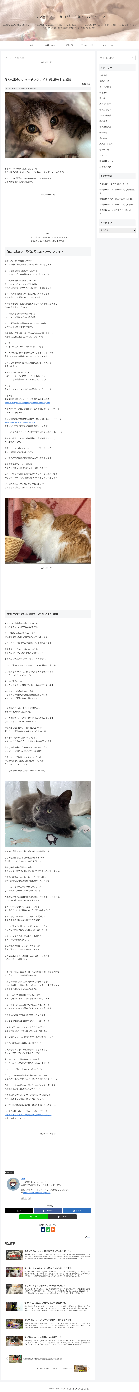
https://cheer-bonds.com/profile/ (36, 1193)
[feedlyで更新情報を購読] (25, 1198)
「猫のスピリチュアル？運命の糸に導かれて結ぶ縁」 (28, 1115)
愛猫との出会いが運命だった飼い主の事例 (47, 241)
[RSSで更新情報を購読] (29, 1198)
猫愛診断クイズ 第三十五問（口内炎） (117, 199)
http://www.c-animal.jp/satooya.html (20, 422)
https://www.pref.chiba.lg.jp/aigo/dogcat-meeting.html (27, 403)
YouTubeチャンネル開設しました (114, 184)
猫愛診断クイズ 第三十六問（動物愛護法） (117, 191)
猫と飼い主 (10, 1172)
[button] (62, 1216)
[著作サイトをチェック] (22, 1198)
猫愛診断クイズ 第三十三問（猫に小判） (115, 212)
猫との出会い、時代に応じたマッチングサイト (49, 237)
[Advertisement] (48, 69)
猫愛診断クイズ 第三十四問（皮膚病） (117, 204)
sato (23, 1178)
